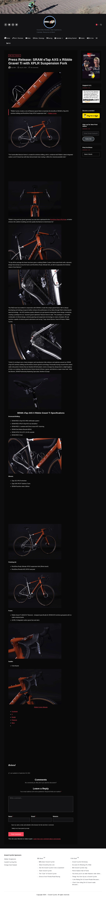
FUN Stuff (74, 858)
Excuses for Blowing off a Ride (81, 865)
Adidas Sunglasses (10, 859)
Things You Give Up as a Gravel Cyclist (84, 876)
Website (55, 816)
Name (10, 816)
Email (33, 816)
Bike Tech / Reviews (14, 55)
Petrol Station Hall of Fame (80, 871)
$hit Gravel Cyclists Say (79, 868)
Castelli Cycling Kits (10, 862)
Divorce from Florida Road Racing (49, 876)
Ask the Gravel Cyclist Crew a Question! (51, 868)
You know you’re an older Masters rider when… (86, 873)
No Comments (34, 67)
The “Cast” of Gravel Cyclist (47, 873)
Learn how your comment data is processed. (47, 839)
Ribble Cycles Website (41, 707)
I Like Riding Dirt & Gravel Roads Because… (86, 879)
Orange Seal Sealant (10, 865)
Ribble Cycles (52, 113)
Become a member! (88, 110)
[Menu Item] (5, 24)
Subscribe (88, 139)
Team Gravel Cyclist (45, 871)
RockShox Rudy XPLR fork (58, 219)
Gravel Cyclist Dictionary (80, 862)
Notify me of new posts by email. (20, 828)
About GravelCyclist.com (46, 865)
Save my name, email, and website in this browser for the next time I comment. (32, 825)
